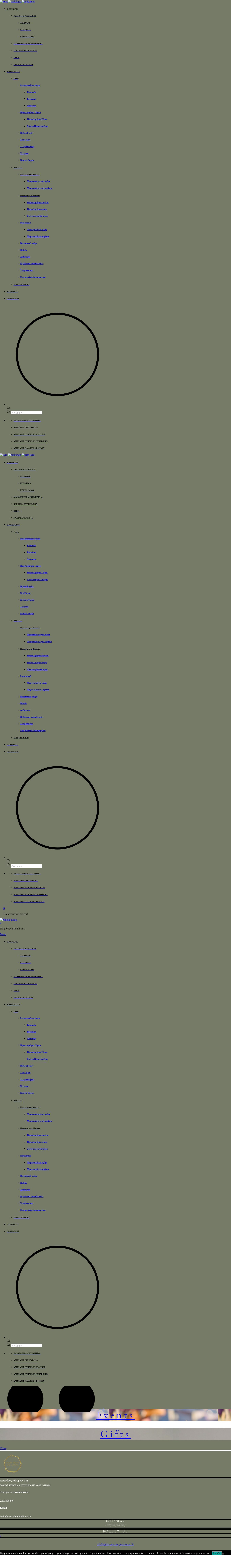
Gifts (115, 1434)
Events (115, 1415)
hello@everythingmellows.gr (15, 1516)
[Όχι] (223, 1553)
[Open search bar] (8, 408)
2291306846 (7, 1500)
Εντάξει (217, 1553)
